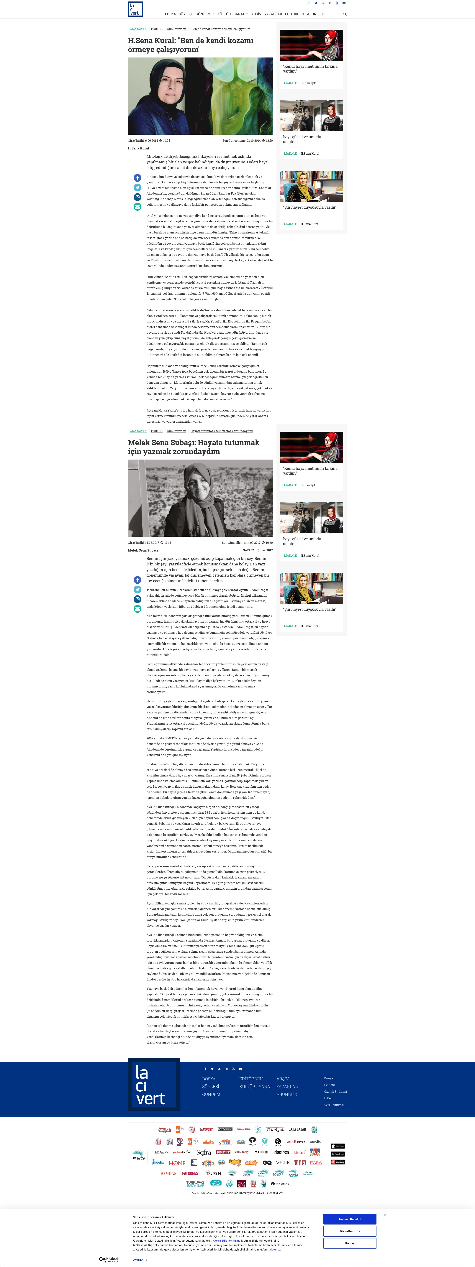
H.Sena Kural (138, 148)
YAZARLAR (273, 14)
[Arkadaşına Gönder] (137, 207)
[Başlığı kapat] (384, 1215)
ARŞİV (256, 14)
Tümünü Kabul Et (350, 1219)
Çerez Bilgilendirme (227, 1240)
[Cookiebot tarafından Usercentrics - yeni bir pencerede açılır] (108, 1260)
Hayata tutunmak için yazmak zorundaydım (222, 431)
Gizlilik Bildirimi (335, 1091)
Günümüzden (176, 29)
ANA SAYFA (138, 29)
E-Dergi (329, 1098)
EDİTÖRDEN (294, 14)
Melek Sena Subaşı (143, 550)
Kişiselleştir (348, 1231)
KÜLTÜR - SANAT (231, 14)
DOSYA (170, 14)
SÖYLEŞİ (186, 14)
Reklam (329, 1085)
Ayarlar (138, 1259)
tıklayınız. (274, 1249)
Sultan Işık (308, 83)
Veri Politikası (334, 1105)
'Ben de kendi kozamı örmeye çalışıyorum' (221, 29)
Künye (328, 1078)
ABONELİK (315, 14)
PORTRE (157, 29)
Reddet (350, 1243)
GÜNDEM (203, 14)
